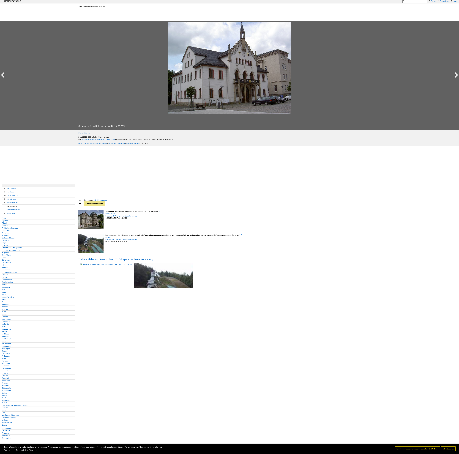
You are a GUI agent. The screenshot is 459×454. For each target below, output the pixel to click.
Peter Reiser (84, 133)
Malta (4, 326)
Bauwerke (5, 240)
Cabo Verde (6, 255)
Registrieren (444, 1)
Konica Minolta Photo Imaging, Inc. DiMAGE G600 (98, 139)
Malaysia (5, 324)
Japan (4, 302)
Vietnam (5, 420)
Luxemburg (6, 322)
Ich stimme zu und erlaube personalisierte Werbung (417, 449)
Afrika (4, 218)
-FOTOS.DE (12, 1)
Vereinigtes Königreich (10, 415)
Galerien (5, 275)
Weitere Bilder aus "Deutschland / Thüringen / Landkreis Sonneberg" (116, 259)
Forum (433, 1)
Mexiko (4, 331)
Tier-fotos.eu (11, 213)
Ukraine (5, 408)
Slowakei (5, 378)
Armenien (5, 233)
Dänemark (6, 260)
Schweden (6, 371)
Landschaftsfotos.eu (13, 210)
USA (3, 413)
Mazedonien (6, 329)
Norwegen (6, 349)
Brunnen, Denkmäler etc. (11, 250)
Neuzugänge (7, 428)
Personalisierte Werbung (26, 450)
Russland (5, 366)
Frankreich (6, 270)
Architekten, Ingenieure (10, 228)
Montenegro (6, 339)
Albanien (5, 223)
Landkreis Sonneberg (133, 143)
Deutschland (112, 143)
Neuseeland (6, 344)
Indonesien (6, 287)
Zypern (4, 425)
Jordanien (5, 304)
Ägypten (5, 221)
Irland (4, 292)
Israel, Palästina (8, 297)
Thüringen (121, 143)
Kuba (4, 312)
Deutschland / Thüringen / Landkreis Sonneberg (121, 216)
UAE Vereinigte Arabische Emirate (14, 405)
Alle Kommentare (100, 200)
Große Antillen (7, 282)
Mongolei (5, 336)
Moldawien (6, 334)
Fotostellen (6, 431)
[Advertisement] (121, 14)
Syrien (4, 393)
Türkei (4, 403)
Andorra (5, 226)
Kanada (5, 307)
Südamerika (6, 388)
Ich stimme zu (448, 449)
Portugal (5, 361)
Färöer (4, 265)
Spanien (5, 383)
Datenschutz (6, 438)
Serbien (5, 376)
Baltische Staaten (8, 238)
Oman (4, 351)
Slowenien (6, 381)
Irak (3, 289)
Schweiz (5, 373)
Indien (4, 285)
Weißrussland (7, 422)
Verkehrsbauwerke (9, 417)
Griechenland (7, 280)
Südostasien (6, 390)
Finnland (5, 267)
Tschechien (6, 400)
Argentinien (6, 230)
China (4, 257)
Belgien (5, 243)
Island (4, 294)
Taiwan (4, 395)
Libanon (5, 317)
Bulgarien (5, 253)
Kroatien (5, 309)
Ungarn (5, 410)
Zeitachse (5, 433)
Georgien (5, 277)
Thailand (5, 398)
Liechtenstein (7, 319)
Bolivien (5, 245)
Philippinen (6, 356)
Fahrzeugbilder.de (12, 195)
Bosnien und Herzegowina (12, 248)
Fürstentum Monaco (9, 272)
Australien (5, 235)
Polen (4, 358)
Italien (4, 299)
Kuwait (4, 314)
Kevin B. (108, 237)
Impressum (6, 436)
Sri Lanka (5, 385)
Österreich (6, 353)
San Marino (6, 368)
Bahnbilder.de (11, 188)
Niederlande (6, 346)
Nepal (4, 341)
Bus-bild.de (10, 192)
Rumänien (6, 363)
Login (455, 1)
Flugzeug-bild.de (12, 203)
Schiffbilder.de (11, 199)
